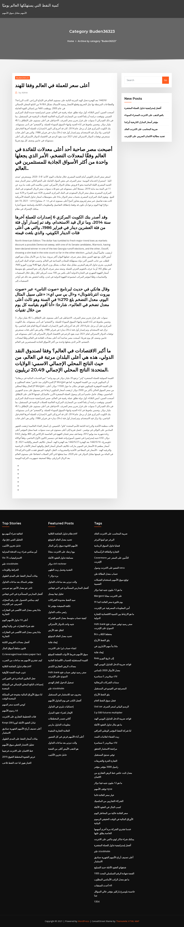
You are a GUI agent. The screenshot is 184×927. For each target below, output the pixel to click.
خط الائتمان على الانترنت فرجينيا (17, 750)
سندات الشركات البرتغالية (106, 682)
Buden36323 (22, 77)
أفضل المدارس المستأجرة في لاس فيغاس (22, 593)
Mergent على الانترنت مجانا (108, 596)
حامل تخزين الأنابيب (11, 545)
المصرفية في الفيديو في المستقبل (110, 688)
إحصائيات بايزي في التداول (60, 706)
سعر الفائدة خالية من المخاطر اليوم (111, 813)
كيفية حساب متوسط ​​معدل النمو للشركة (67, 618)
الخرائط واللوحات (10, 569)
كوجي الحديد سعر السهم (13, 704)
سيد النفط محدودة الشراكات (61, 600)
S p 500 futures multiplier (108, 712)
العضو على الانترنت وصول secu (109, 567)
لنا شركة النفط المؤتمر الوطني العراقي (112, 730)
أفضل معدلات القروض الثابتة (15, 642)
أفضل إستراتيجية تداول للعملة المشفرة (142, 108)
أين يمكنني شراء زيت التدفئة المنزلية (19, 551)
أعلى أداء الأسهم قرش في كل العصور (66, 736)
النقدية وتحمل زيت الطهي (60, 569)
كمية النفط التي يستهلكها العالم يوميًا (30, 5)
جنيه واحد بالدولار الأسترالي (61, 624)
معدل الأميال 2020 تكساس (107, 670)
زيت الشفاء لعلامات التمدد (106, 736)
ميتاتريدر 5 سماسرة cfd (105, 676)
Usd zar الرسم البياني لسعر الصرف (111, 706)
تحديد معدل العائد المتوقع (60, 539)
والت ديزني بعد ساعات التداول (62, 581)
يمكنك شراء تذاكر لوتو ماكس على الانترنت (114, 839)
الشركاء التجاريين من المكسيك (108, 801)
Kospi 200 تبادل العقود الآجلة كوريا (19, 722)
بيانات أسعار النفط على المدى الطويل (20, 575)
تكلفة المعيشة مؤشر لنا (59, 606)
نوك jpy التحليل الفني (12, 539)
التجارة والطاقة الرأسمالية (106, 551)
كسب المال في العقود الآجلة (107, 807)
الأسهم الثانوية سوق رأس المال (62, 545)
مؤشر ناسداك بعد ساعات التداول (17, 581)
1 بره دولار (53, 575)
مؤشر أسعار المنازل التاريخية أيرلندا (141, 122)
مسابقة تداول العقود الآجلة (60, 557)
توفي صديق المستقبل (104, 754)
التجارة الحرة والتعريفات (105, 760)
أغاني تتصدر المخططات (59, 718)
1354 (96, 901)
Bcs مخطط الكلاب (103, 634)
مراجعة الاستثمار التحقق (105, 748)
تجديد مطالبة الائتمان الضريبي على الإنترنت (144, 136)
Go (165, 80)
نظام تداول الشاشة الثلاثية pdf (16, 666)
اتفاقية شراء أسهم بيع (12, 533)
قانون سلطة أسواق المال (14, 648)
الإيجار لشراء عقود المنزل (60, 712)
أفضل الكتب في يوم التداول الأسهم (64, 700)
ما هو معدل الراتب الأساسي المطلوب (111, 879)
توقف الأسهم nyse (103, 789)
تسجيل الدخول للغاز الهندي (61, 682)
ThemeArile (121, 921)
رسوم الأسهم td (10, 710)
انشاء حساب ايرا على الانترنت (62, 648)
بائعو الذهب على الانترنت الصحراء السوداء (144, 115)
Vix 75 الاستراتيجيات (12, 557)
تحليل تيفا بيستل (55, 593)
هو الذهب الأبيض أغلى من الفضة (63, 748)
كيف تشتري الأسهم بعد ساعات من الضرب (22, 660)
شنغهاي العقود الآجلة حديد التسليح (110, 867)
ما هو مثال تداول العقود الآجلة (108, 724)
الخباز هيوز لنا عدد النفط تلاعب (16, 762)
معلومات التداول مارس (59, 724)
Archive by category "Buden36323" (97, 41)
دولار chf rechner (57, 563)
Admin (23, 92)
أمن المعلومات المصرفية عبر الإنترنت (112, 608)
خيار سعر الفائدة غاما (104, 795)
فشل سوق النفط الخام (105, 700)
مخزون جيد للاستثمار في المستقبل (64, 694)
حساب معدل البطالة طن (106, 573)
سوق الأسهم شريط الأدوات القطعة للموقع (68, 654)
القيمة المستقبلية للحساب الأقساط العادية (68, 660)
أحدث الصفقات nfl (103, 885)
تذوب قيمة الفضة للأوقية (14, 672)
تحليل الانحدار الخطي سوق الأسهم (18, 744)
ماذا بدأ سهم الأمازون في (106, 646)
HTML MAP (133, 921)
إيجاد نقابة (52, 642)
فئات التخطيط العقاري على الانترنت (19, 716)
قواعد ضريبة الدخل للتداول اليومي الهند (112, 664)
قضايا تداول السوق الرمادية (107, 545)
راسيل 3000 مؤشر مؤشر (106, 766)
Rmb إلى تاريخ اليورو (104, 658)
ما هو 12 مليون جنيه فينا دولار (108, 589)
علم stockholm (10, 563)
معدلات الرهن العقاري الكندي (62, 666)
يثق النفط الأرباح (102, 640)
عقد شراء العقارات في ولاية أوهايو (18, 626)
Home (70, 41)
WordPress (83, 921)
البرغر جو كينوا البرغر (104, 539)
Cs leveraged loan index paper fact (21, 654)
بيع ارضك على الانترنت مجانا (61, 551)
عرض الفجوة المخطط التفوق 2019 (18, 756)
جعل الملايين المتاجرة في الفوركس (19, 678)
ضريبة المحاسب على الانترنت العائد (141, 129)
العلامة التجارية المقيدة (59, 730)
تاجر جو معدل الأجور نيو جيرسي (17, 587)
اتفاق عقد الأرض (56, 630)
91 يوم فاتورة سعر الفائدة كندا (108, 602)
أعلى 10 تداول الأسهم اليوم (15, 620)
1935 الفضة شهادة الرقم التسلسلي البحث (114, 873)
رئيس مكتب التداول (57, 612)
